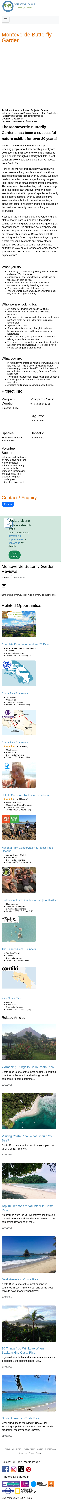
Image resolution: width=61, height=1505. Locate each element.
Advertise (23, 1453)
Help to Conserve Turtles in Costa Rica (25, 795)
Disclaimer (16, 1449)
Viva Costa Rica (11, 998)
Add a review (19, 577)
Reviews (5, 577)
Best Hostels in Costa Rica (20, 1279)
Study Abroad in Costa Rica (21, 1418)
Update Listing (14, 555)
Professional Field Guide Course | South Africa (30, 900)
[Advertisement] (30, 75)
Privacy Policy (29, 1449)
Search (40, 1449)
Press (31, 1453)
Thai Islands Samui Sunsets (19, 949)
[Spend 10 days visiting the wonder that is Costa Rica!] (19, 674)
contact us (14, 543)
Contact (39, 1453)
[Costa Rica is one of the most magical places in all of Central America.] (29, 1112)
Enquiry (8, 504)
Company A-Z (50, 1449)
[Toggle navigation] (6, 20)
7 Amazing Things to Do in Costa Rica (28, 1067)
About (7, 1449)
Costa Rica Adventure (15, 693)
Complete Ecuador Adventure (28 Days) (26, 644)
